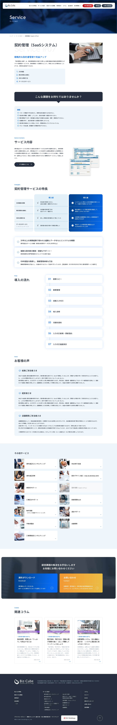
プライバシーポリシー (20, 717)
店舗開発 (65, 707)
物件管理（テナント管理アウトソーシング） (51, 704)
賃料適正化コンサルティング (51, 694)
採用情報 (76, 6)
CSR (17, 703)
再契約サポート (48, 699)
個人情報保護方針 (46, 717)
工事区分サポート (48, 701)
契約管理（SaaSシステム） (69, 700)
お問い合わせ (107, 6)
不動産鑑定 (47, 707)
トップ (11, 36)
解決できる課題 (18, 695)
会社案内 (70, 6)
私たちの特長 (32, 6)
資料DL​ (97, 6)
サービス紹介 (19, 36)
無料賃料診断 (88, 6)
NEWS (86, 698)
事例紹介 (59, 6)
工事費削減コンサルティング (51, 710)
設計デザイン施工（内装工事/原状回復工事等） (69, 697)
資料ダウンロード (89, 701)
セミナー (86, 695)
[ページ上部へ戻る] (100, 718)
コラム (64, 6)
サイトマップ (55, 717)
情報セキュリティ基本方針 (33, 717)
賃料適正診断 (47, 696)
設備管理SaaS (66, 703)
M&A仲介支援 (66, 694)
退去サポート (66, 705)
